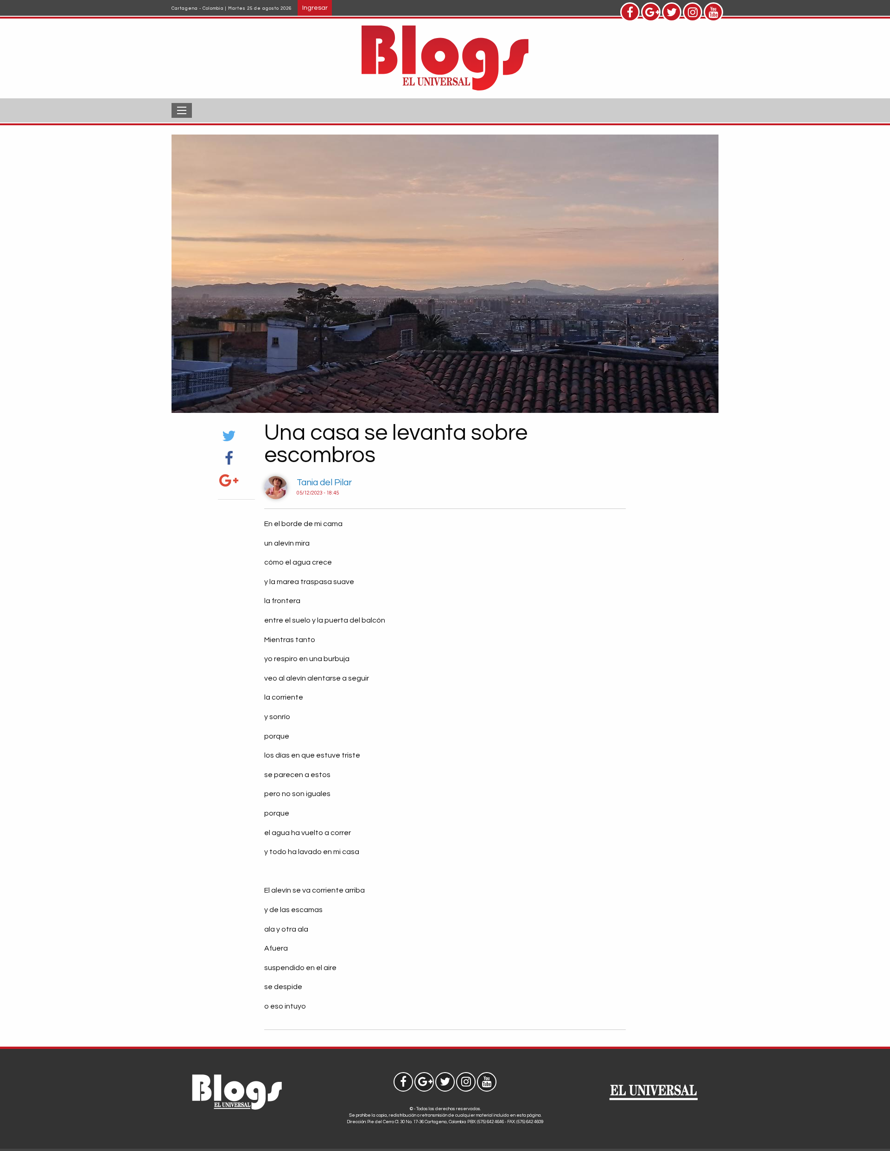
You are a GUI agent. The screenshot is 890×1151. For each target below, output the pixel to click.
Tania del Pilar (324, 482)
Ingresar (315, 7)
